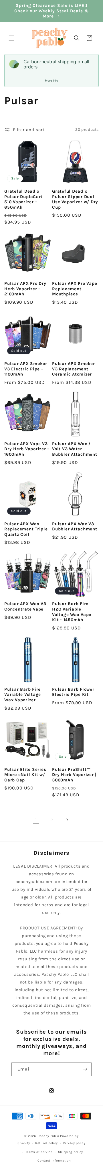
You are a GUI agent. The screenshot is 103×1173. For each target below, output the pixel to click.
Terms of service (39, 1152)
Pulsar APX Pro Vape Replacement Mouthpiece (74, 289)
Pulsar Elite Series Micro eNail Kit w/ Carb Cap (25, 775)
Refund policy (46, 1143)
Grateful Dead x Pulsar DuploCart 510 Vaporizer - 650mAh (23, 199)
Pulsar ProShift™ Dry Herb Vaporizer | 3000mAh (74, 775)
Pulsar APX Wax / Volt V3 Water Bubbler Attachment (74, 449)
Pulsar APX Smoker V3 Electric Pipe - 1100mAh (25, 369)
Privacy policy (74, 1143)
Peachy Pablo (48, 1136)
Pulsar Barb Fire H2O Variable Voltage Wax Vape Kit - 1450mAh (71, 611)
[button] (11, 38)
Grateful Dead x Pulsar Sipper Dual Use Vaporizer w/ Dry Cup (75, 199)
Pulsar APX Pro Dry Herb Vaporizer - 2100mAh (25, 289)
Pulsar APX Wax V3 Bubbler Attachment (74, 526)
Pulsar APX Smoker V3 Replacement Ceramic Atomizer (73, 369)
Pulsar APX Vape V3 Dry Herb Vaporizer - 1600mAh (26, 449)
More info (51, 80)
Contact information (54, 1160)
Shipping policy (70, 1152)
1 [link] (36, 819)
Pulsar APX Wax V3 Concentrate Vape (25, 606)
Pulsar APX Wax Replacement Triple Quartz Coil (26, 529)
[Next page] (67, 819)
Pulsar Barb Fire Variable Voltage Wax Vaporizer (22, 694)
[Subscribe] (85, 1069)
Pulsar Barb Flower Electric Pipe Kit (73, 692)
